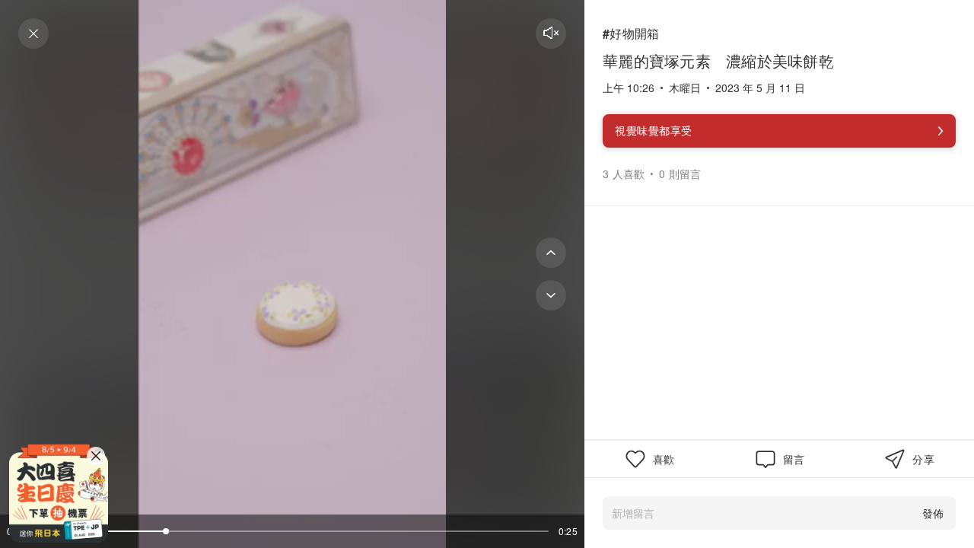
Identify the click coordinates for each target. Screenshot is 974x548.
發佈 (933, 513)
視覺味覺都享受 (653, 130)
